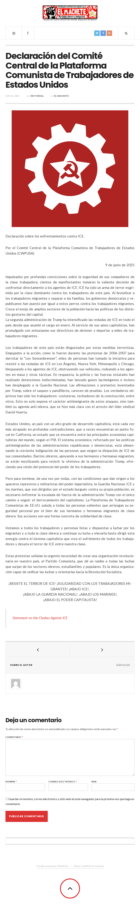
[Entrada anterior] (38, 649)
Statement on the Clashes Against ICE (40, 618)
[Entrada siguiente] (102, 649)
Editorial (37, 96)
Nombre (11, 782)
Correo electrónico (62, 782)
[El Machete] (70, 13)
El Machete (61, 96)
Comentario (14, 737)
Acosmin (99, 866)
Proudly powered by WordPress (52, 866)
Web (94, 782)
